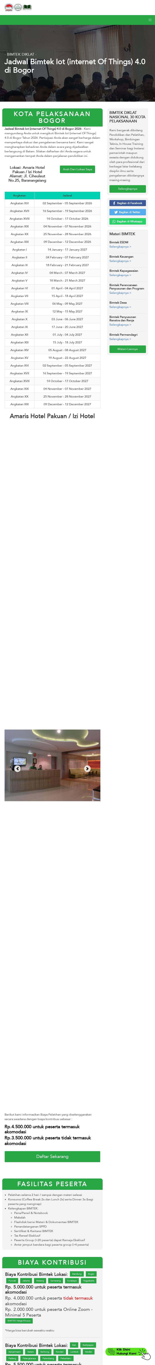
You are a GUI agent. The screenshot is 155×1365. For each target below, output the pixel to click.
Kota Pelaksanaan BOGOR (52, 117)
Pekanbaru (65, 1358)
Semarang (55, 1280)
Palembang (48, 1358)
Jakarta (26, 1280)
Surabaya (72, 1280)
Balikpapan (88, 1345)
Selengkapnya (127, 189)
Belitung (44, 1351)
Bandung (76, 1273)
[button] (150, 20)
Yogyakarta (88, 1280)
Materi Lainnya (128, 349)
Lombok (74, 1351)
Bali (74, 1345)
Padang (12, 1358)
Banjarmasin (15, 1351)
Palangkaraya (29, 1358)
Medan (88, 1351)
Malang (40, 1280)
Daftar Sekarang (52, 1156)
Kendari (60, 1351)
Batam (30, 1351)
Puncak (12, 1280)
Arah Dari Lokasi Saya (77, 169)
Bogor (91, 1273)
